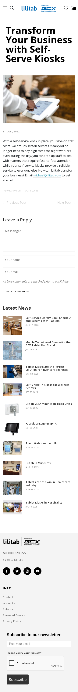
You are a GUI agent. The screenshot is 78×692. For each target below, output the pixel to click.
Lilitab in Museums (38, 463)
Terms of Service (14, 615)
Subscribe (18, 679)
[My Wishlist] (66, 8)
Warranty (9, 603)
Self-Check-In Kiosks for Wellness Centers (47, 386)
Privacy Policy (12, 621)
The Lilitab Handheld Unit (43, 443)
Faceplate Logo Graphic (41, 423)
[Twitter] (49, 191)
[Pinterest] (53, 191)
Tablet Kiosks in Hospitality (44, 502)
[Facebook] (44, 191)
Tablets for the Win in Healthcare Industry (48, 484)
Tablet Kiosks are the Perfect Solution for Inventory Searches (47, 368)
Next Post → (66, 203)
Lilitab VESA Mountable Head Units (49, 404)
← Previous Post (14, 203)
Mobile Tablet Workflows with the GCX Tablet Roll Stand (48, 344)
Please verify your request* (24, 652)
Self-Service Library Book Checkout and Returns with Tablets (49, 319)
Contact (8, 597)
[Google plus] (57, 191)
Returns (8, 609)
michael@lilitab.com (47, 175)
